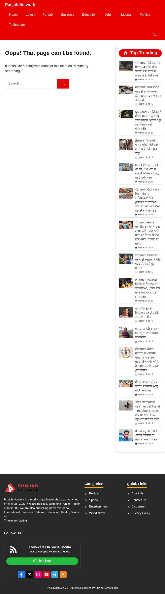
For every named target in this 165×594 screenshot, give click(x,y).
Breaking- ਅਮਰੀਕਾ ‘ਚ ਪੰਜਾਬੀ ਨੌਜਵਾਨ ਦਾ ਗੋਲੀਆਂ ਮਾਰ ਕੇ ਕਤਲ (148, 435)
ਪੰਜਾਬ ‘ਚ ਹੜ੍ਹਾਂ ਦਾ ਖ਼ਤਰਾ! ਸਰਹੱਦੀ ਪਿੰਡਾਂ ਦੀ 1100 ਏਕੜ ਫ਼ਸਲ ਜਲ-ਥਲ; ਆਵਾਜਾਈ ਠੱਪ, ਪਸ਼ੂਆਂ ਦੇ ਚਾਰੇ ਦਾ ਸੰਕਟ (148, 411)
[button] (154, 35)
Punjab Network (20, 5)
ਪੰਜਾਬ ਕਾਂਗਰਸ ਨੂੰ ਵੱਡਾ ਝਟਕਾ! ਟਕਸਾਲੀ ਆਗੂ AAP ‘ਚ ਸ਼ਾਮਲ (146, 386)
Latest (30, 15)
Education (89, 15)
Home (13, 15)
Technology (17, 25)
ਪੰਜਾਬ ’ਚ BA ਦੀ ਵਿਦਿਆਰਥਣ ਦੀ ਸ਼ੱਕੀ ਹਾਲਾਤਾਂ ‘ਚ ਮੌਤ (146, 313)
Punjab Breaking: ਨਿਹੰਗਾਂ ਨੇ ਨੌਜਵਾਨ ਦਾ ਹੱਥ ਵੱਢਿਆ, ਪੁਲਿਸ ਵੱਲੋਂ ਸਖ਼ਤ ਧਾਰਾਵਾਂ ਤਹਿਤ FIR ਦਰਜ (147, 288)
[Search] (63, 84)
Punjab (47, 15)
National (126, 15)
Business (67, 15)
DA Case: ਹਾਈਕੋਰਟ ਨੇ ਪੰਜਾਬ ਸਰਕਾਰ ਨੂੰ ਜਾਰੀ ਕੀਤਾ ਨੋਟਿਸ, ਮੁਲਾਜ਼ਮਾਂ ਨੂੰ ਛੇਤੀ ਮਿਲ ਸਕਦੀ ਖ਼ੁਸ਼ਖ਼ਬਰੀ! (148, 120)
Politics (145, 15)
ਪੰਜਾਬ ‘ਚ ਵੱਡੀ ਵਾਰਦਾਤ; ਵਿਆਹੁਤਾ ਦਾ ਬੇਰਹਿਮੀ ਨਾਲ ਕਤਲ (147, 333)
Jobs (108, 15)
